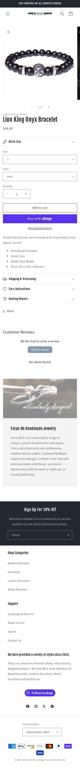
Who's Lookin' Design (34, 759)
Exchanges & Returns (21, 614)
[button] (7, 14)
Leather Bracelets (19, 580)
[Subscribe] (67, 535)
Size (5, 151)
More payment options (40, 228)
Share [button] (10, 311)
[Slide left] (31, 107)
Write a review (40, 350)
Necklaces (14, 572)
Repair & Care (16, 622)
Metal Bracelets (17, 589)
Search (12, 631)
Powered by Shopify (55, 759)
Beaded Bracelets (19, 563)
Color (6, 169)
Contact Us (15, 640)
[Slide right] (48, 107)
